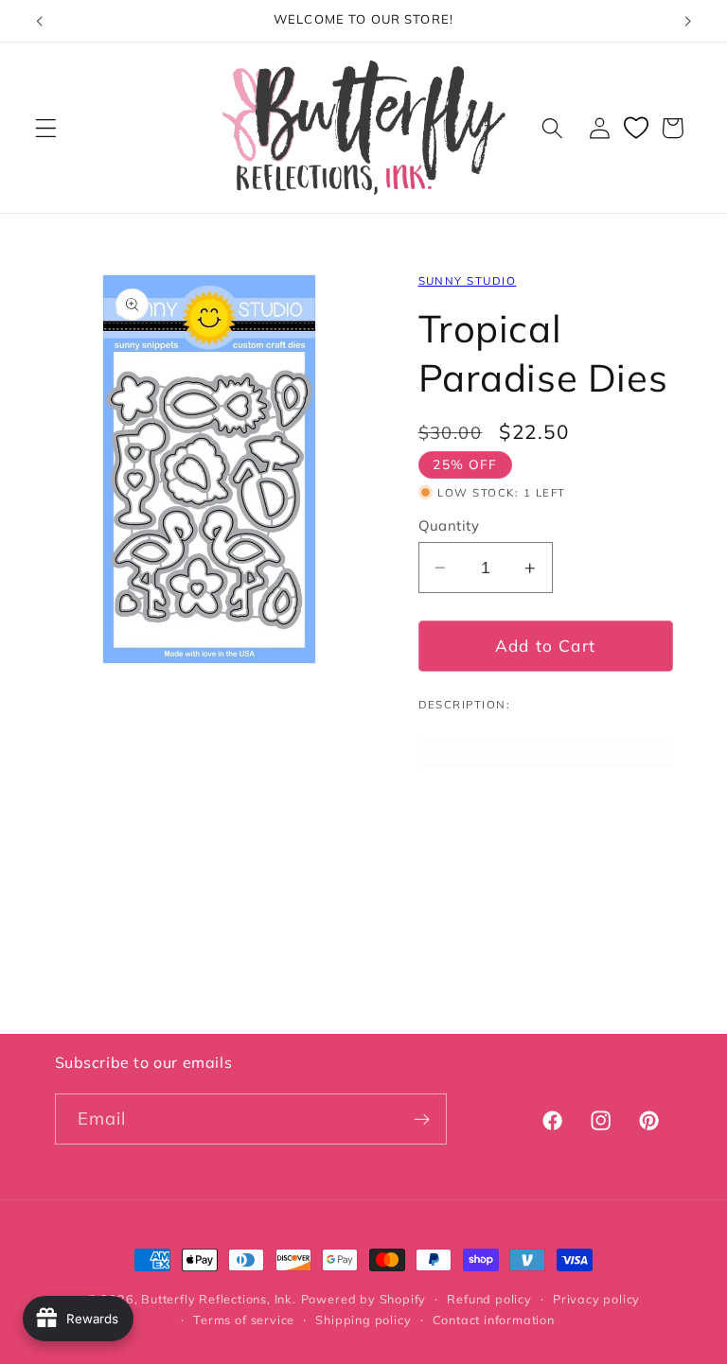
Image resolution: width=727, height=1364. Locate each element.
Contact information (494, 1319)
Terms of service (243, 1319)
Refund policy (489, 1298)
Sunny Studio (467, 280)
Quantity (449, 525)
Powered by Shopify (364, 1298)
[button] (46, 128)
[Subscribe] (422, 1119)
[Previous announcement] (40, 21)
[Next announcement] (687, 21)
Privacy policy (596, 1298)
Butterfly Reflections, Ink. (218, 1298)
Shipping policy (363, 1319)
